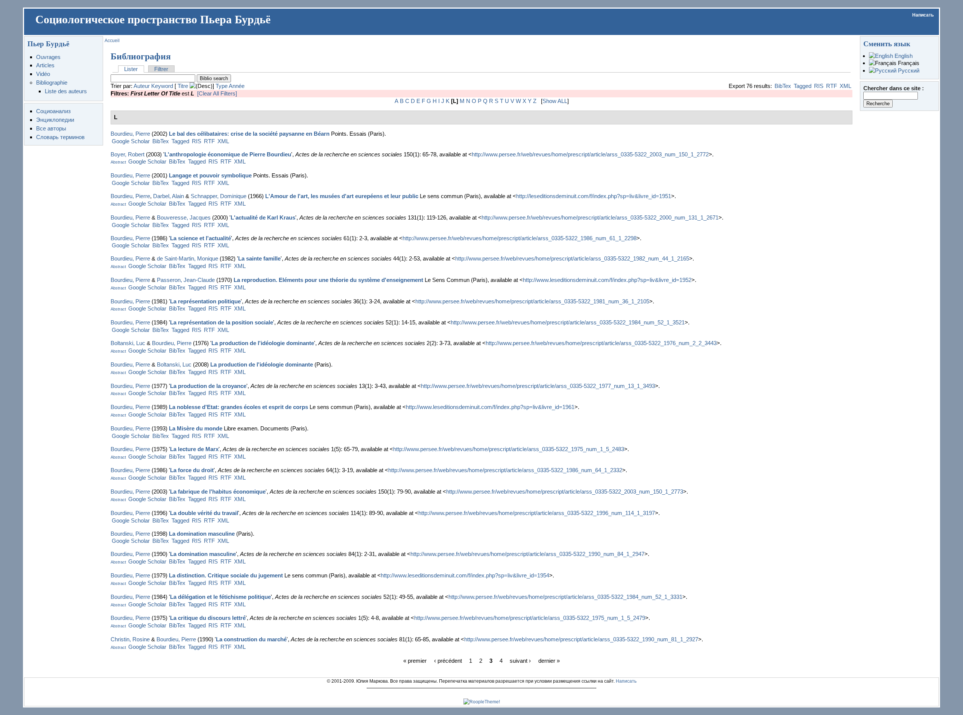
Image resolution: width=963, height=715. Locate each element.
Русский (907, 70)
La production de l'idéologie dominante (262, 343)
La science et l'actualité (200, 238)
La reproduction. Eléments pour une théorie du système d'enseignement (328, 280)
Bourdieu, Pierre (130, 133)
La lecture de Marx (194, 449)
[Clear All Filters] (217, 93)
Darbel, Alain (168, 196)
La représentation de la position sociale (221, 322)
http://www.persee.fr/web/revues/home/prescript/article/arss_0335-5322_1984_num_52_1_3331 (565, 597)
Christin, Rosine (130, 639)
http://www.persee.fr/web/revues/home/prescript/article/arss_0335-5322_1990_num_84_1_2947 (527, 554)
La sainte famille (259, 258)
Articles (45, 65)
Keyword (162, 86)
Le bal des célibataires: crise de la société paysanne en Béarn (249, 133)
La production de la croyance (208, 386)
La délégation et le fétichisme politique (220, 597)
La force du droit (192, 470)
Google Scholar (131, 141)
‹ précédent (448, 660)
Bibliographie (51, 82)
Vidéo (43, 74)
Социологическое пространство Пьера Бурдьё (152, 19)
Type (222, 86)
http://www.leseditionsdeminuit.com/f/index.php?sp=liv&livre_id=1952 (607, 280)
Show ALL (554, 101)
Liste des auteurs (66, 91)
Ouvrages (48, 57)
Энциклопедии (55, 120)
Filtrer (161, 69)
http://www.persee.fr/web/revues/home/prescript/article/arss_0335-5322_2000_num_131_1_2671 (600, 217)
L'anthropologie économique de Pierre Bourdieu (227, 154)
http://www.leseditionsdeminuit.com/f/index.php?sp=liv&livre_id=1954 (465, 575)
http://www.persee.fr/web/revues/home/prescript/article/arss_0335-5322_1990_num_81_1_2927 (581, 639)
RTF (831, 86)
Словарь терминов (60, 137)
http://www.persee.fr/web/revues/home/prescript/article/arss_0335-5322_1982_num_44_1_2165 (572, 258)
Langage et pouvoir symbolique (210, 175)
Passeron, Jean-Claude (186, 280)
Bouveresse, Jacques (184, 217)
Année (237, 86)
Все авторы (51, 128)
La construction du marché (251, 639)
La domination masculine (202, 533)
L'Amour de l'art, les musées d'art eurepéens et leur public (341, 196)
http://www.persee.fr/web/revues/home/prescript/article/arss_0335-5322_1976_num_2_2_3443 (601, 343)
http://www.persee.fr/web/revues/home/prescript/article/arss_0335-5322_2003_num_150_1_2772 (590, 154)
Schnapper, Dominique (218, 196)
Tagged (802, 86)
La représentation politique (205, 301)
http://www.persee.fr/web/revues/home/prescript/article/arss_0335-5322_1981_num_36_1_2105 (532, 301)
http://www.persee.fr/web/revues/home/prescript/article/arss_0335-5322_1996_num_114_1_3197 (536, 513)
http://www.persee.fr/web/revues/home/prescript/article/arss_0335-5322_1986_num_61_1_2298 (519, 238)
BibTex (783, 86)
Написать (923, 15)
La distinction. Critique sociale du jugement (226, 575)
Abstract (118, 162)
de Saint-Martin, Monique (187, 258)
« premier (415, 660)
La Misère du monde (195, 428)
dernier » (549, 660)
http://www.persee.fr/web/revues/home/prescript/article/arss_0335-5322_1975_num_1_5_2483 (508, 449)
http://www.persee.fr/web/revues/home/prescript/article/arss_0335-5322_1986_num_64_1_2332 (505, 470)
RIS (818, 86)
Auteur (142, 86)
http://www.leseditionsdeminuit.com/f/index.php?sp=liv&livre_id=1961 (490, 407)
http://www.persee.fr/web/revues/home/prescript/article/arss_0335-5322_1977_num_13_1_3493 (538, 386)
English (903, 56)
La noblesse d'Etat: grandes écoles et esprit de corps (238, 407)
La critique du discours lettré (208, 618)
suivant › (520, 660)
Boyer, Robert (127, 154)
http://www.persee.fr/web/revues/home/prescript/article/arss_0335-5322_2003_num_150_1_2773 (564, 491)
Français (907, 63)
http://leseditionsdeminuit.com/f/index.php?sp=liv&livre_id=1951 (593, 196)
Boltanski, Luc (128, 343)
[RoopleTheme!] (481, 701)
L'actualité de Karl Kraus (263, 217)
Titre (183, 86)
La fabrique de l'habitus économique (218, 491)
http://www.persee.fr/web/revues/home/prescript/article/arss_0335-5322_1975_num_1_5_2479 (529, 618)
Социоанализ (53, 111)
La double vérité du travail (204, 513)
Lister (131, 69)
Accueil (112, 40)
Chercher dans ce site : (893, 88)
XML (845, 86)
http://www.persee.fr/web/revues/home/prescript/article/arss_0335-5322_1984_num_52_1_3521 (568, 322)
